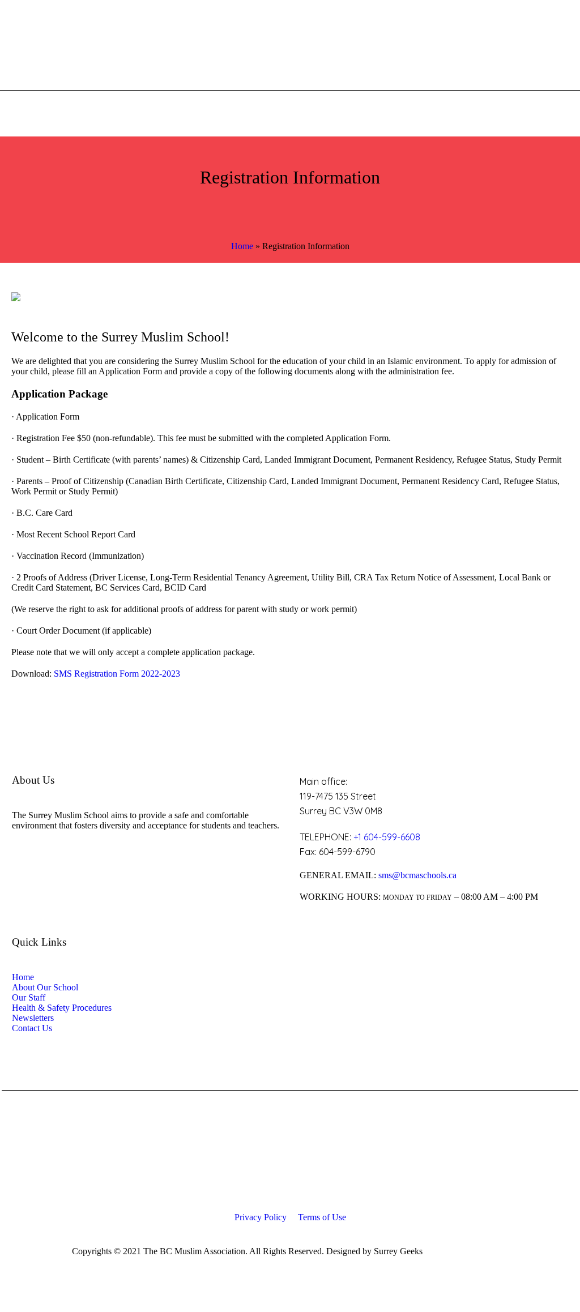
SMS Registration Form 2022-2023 (117, 673)
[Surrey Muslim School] (290, 1158)
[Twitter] (513, 1251)
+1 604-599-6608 (386, 837)
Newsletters (33, 1018)
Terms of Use (322, 1217)
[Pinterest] (557, 1251)
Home (242, 246)
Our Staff (28, 997)
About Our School (45, 987)
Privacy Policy (260, 1217)
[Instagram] (535, 1251)
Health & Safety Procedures (62, 1007)
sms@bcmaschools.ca (417, 875)
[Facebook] (491, 1251)
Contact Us (32, 1028)
